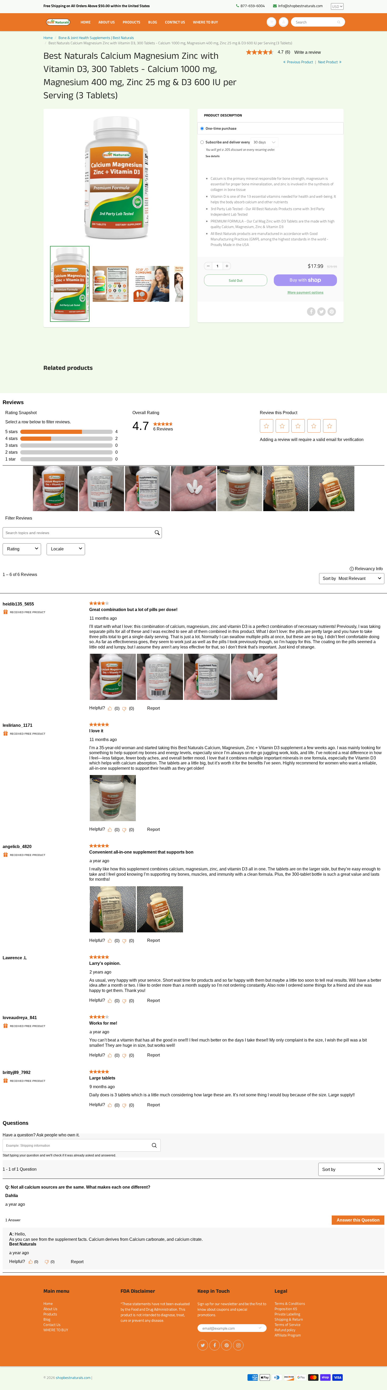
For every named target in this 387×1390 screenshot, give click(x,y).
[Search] (338, 22)
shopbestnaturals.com (73, 1377)
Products (131, 22)
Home (86, 22)
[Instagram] (238, 1345)
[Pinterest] (226, 1345)
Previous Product (299, 62)
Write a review (307, 52)
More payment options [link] (305, 292)
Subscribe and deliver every (228, 142)
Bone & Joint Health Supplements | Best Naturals (96, 37)
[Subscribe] (260, 1328)
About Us (106, 22)
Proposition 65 (286, 1308)
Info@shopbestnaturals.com (300, 5)
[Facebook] (214, 1345)
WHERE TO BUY (205, 22)
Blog (152, 22)
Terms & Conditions (290, 1303)
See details (213, 156)
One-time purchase (221, 128)
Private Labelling (287, 1314)
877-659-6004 (253, 5)
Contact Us (175, 22)
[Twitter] (202, 1345)
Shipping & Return (289, 1319)
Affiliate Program (288, 1335)
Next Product (328, 62)
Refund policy (285, 1330)
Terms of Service (287, 1324)
